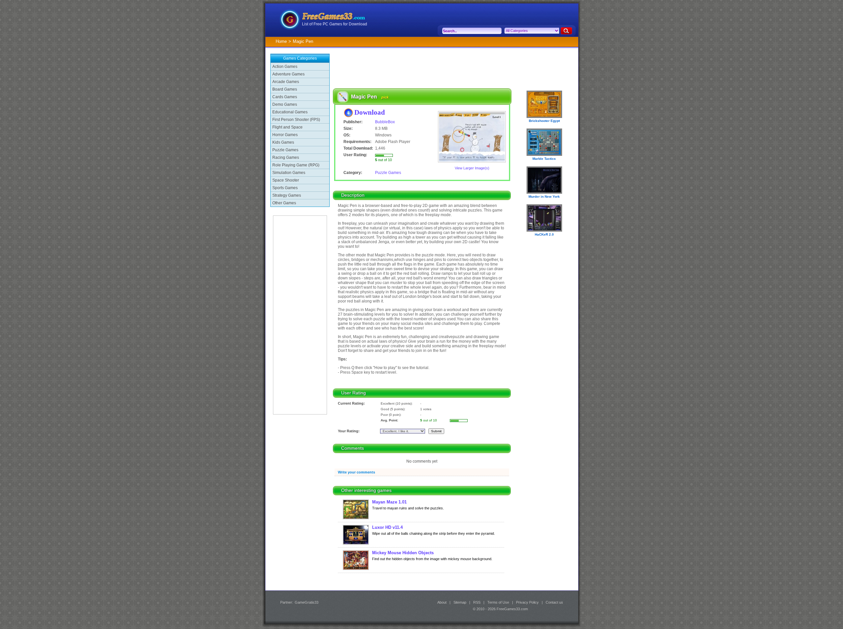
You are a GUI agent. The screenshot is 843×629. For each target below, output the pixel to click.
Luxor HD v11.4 (387, 527)
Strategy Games (286, 195)
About (442, 602)
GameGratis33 (306, 602)
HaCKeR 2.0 (544, 234)
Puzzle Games (285, 150)
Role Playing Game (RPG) (295, 165)
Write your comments (356, 472)
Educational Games (290, 112)
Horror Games (285, 134)
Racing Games (285, 157)
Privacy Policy (527, 602)
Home (281, 41)
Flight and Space (287, 127)
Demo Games (284, 104)
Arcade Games (285, 81)
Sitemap (459, 602)
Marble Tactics (544, 158)
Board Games (284, 89)
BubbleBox (385, 122)
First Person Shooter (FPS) (296, 119)
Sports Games (285, 188)
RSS (476, 602)
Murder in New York (544, 196)
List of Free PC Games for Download (334, 24)
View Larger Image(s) (472, 168)
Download (369, 112)
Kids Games (283, 142)
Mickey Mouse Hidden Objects (403, 552)
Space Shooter (285, 180)
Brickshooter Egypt (544, 121)
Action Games (284, 66)
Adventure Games (288, 74)
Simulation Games (288, 172)
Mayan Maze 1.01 (389, 502)
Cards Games (284, 97)
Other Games (284, 203)
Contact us (554, 602)
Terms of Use (498, 602)
